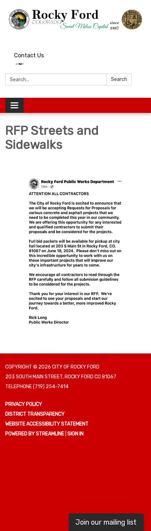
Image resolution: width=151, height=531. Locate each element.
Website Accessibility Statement (46, 424)
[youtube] (128, 38)
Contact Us (29, 55)
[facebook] (141, 38)
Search (119, 79)
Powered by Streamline (34, 434)
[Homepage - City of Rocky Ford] (75, 19)
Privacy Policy (23, 404)
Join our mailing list (106, 522)
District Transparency (35, 414)
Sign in (75, 434)
